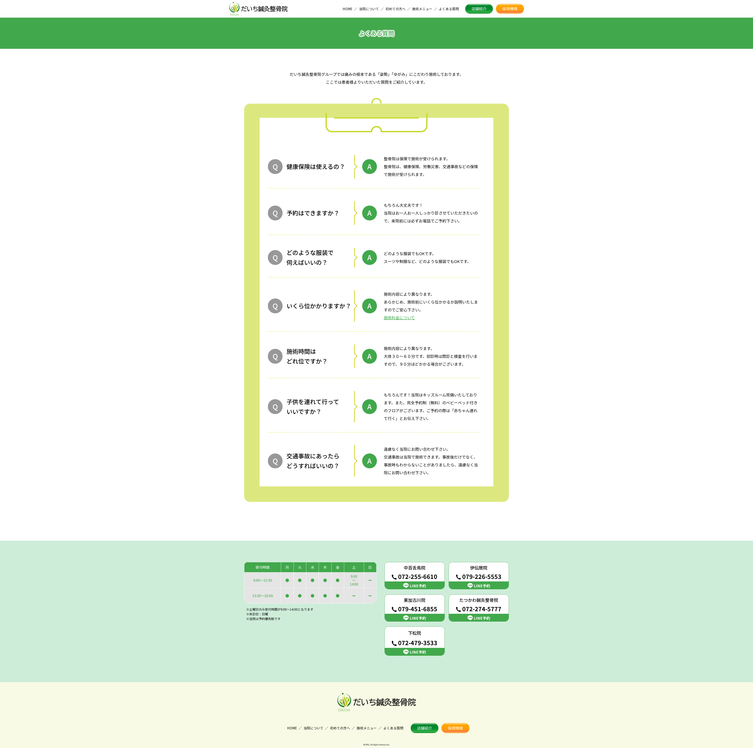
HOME (292, 727)
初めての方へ (340, 727)
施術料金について (399, 317)
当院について (313, 727)
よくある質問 (393, 727)
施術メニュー (367, 727)
